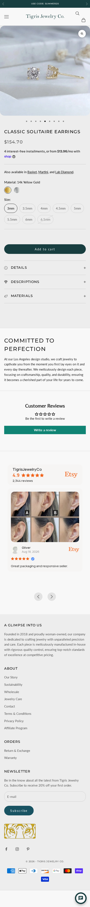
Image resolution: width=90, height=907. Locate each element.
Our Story (11, 677)
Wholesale (11, 692)
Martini (43, 172)
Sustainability (13, 684)
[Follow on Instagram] (17, 849)
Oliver (26, 547)
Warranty (10, 758)
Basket (32, 172)
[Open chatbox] (81, 898)
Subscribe (19, 810)
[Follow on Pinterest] (28, 849)
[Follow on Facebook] (6, 849)
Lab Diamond (64, 172)
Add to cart (45, 249)
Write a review (45, 430)
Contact (9, 706)
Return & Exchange (17, 750)
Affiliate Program (15, 728)
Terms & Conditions (17, 713)
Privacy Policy (14, 721)
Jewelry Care (13, 699)
